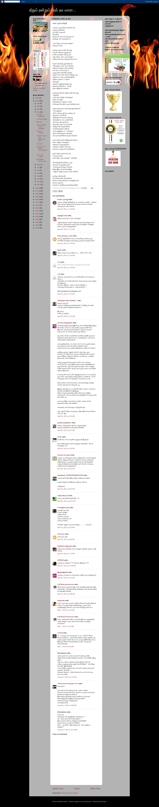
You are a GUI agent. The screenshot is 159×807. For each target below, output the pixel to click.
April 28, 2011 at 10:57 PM (66, 501)
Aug (38, 173)
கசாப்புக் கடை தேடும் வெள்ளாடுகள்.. (42, 149)
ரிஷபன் (59, 250)
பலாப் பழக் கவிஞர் (40, 155)
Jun (38, 167)
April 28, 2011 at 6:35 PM (66, 448)
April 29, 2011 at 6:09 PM (66, 539)
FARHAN (60, 560)
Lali (58, 262)
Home (77, 788)
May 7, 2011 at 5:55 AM (65, 646)
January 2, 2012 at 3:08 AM (66, 705)
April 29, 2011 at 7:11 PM (66, 553)
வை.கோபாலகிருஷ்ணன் (64, 323)
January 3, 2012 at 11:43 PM (67, 730)
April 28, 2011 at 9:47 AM (66, 430)
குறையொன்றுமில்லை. (64, 423)
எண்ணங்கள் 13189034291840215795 (70, 475)
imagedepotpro (86, 801)
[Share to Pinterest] (62, 191)
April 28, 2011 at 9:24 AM (66, 416)
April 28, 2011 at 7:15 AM (66, 209)
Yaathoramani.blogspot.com (67, 683)
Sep (38, 176)
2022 (37, 216)
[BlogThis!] (56, 191)
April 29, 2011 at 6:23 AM (66, 527)
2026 (37, 228)
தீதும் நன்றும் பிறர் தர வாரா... (52, 10)
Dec (38, 184)
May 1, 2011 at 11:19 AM (65, 610)
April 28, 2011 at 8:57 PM (66, 489)
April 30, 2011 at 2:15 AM (66, 578)
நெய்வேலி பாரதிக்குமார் (64, 546)
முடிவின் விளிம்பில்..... (41, 115)
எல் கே (59, 437)
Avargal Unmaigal (63, 455)
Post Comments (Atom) (70, 793)
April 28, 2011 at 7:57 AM (66, 316)
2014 (37, 194)
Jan (38, 103)
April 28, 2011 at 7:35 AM (66, 255)
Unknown (60, 534)
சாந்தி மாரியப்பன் (62, 495)
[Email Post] (91, 188)
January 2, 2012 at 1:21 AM (66, 677)
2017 (37, 202)
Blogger (103, 801)
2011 (37, 101)
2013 (37, 191)
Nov (38, 181)
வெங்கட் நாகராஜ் (62, 199)
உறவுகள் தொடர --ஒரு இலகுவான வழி (42, 138)
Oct (38, 179)
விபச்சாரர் (40, 144)
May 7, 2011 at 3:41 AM (65, 626)
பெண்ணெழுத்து (42, 119)
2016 (37, 199)
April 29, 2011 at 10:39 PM (66, 566)
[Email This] (53, 191)
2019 (37, 208)
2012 (37, 188)
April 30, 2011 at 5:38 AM (66, 594)
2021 (37, 214)
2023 (37, 219)
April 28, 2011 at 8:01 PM (66, 469)
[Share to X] (58, 191)
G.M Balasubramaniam (65, 584)
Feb (38, 106)
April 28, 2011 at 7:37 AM (66, 294)
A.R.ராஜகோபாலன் (63, 507)
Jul (38, 170)
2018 (37, 205)
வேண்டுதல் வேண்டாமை (41, 160)
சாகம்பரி (60, 633)
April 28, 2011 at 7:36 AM (66, 267)
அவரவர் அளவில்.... (41, 132)
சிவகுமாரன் (61, 600)
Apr (38, 112)
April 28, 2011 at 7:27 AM (66, 229)
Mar (38, 109)
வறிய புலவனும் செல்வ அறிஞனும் (41, 126)
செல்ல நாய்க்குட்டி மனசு (64, 236)
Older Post (95, 788)
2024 (37, 222)
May (38, 164)
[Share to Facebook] (60, 191)
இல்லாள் (39, 122)
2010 (37, 98)
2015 (37, 196)
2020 (37, 211)
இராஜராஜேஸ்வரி (62, 572)
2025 (37, 225)
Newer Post (57, 788)
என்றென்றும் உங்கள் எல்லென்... (67, 300)
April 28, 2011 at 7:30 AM (66, 243)
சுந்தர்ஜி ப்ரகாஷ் (62, 215)
